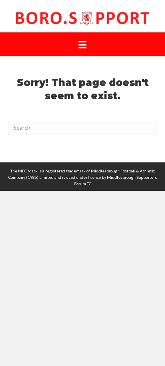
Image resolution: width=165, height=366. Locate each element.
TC (89, 183)
